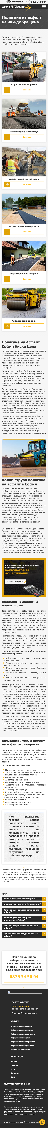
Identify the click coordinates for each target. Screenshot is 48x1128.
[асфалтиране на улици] (24, 67)
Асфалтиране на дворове (24, 273)
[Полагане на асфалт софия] (24, 114)
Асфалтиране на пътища (24, 131)
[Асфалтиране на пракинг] (24, 209)
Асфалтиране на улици (24, 84)
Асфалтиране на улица (16, 789)
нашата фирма (21, 869)
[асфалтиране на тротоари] (24, 162)
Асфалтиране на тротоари (24, 179)
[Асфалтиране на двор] (24, 256)
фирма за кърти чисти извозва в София (21, 1112)
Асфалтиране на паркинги (24, 226)
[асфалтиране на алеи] (24, 303)
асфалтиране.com (27, 1089)
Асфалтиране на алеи (24, 321)
